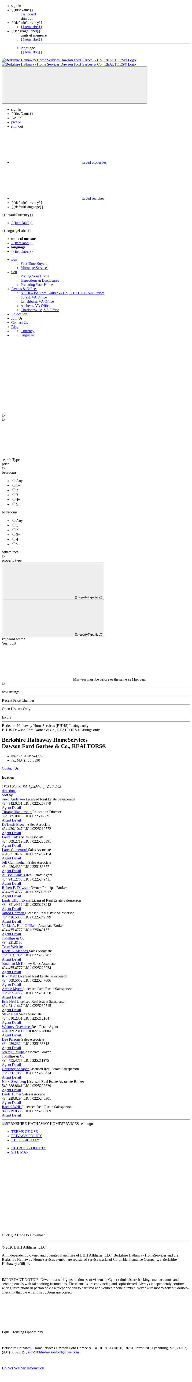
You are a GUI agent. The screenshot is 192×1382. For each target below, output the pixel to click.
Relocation (19, 310)
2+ (18, 486)
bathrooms (9, 508)
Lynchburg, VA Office (37, 297)
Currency (27, 327)
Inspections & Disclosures (40, 276)
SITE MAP (19, 1148)
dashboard (28, 14)
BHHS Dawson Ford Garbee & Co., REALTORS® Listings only (51, 726)
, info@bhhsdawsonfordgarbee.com (52, 1348)
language (27, 331)
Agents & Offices (24, 285)
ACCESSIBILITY (25, 1136)
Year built (9, 639)
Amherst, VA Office (35, 301)
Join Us (16, 314)
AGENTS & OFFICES (28, 1144)
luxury (6, 713)
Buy (14, 255)
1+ (18, 481)
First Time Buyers (34, 259)
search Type (11, 455)
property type (12, 556)
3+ (18, 491)
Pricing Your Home (35, 272)
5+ (18, 500)
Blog (14, 322)
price (5, 460)
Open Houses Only (16, 705)
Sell (14, 268)
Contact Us (19, 318)
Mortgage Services (34, 263)
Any (19, 477)
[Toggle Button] (74, 81)
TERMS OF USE (24, 1127)
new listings (10, 688)
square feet (10, 548)
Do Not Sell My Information (23, 1364)
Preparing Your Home (37, 280)
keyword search (13, 635)
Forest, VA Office (34, 293)
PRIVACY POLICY (26, 1132)
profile (16, 118)
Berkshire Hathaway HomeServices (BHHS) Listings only (45, 721)
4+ (18, 495)
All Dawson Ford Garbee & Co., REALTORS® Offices (62, 289)
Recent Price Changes (18, 696)
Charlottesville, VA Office (40, 306)
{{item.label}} (31, 27)
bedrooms (9, 468)
